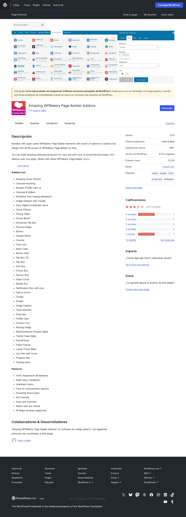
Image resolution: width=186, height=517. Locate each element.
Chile (41, 498)
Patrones (49, 482)
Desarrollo (70, 123)
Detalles (19, 123)
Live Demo (23, 165)
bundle (163, 173)
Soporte (170, 123)
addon (155, 173)
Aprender (82, 468)
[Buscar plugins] (42, 25)
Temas (48, 473)
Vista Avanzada (134, 187)
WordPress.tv (85, 482)
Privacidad (17, 482)
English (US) (168, 166)
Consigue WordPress (169, 5)
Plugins (48, 477)
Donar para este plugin (138, 289)
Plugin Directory (19, 14)
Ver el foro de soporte (137, 264)
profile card (157, 179)
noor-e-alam (39, 110)
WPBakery (168, 179)
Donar (115, 477)
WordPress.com (153, 468)
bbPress (149, 477)
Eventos (115, 473)
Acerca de (17, 468)
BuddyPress (151, 482)
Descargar (167, 108)
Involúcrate (116, 468)
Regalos (116, 482)
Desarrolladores (85, 477)
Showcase (50, 468)
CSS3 (170, 173)
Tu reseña (131, 240)
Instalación (52, 123)
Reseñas (34, 123)
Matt (147, 473)
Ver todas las (167, 240)
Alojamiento (17, 477)
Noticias (15, 473)
